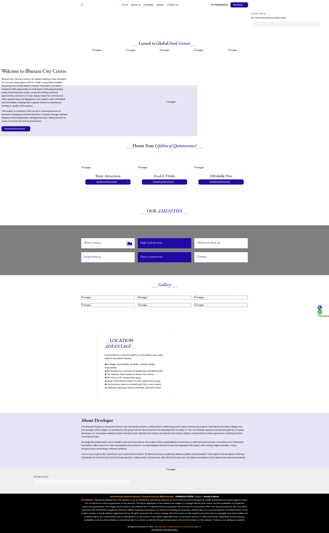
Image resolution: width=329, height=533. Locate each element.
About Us (135, 4)
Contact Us (172, 4)
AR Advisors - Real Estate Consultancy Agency (178, 526)
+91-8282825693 (219, 4)
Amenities (148, 4)
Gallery (160, 4)
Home (125, 4)
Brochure (238, 4)
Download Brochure (14, 128)
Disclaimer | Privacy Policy (164, 530)
